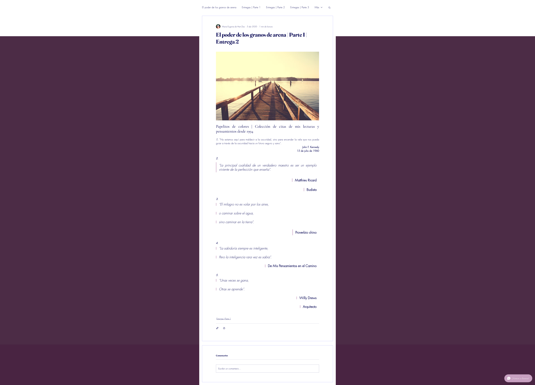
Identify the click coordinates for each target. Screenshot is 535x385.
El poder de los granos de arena (219, 7)
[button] (329, 7)
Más (317, 7)
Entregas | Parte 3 (299, 7)
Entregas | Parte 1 (251, 7)
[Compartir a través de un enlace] (217, 328)
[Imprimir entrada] (224, 328)
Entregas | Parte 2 (275, 7)
